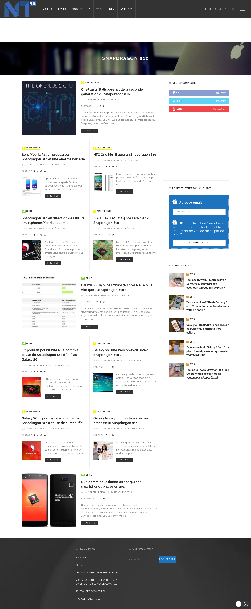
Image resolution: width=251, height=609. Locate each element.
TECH (99, 9)
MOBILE (77, 9)
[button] (242, 604)
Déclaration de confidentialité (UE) (97, 572)
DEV (112, 9)
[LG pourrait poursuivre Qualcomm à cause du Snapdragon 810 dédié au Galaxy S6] (31, 386)
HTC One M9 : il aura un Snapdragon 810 (124, 154)
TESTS (62, 9)
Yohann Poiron (97, 100)
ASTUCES (126, 9)
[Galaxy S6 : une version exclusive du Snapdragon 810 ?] (103, 382)
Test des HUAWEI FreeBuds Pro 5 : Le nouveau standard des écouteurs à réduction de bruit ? (206, 283)
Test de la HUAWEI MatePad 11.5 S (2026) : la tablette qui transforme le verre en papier (207, 306)
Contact (81, 565)
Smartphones (90, 82)
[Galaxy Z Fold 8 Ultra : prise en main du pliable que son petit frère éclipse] (176, 324)
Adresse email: (191, 202)
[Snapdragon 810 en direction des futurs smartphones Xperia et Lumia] (31, 250)
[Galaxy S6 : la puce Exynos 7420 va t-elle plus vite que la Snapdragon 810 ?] (49, 303)
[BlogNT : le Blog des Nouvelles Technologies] (20, 9)
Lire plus (89, 131)
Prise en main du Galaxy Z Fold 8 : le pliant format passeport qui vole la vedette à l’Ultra (207, 351)
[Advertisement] (70, 30)
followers (221, 92)
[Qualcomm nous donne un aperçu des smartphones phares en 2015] (49, 500)
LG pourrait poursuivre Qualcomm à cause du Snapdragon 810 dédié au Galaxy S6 (50, 354)
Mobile (27, 211)
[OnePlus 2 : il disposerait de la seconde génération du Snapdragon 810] (49, 107)
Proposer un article (88, 599)
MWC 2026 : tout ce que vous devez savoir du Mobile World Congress (96, 582)
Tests (191, 274)
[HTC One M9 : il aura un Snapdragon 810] (103, 181)
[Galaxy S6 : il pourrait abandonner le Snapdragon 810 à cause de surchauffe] (31, 450)
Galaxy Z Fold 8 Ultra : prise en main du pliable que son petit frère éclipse (207, 328)
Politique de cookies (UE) (90, 591)
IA (89, 9)
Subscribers (219, 109)
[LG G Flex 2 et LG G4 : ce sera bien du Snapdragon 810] (103, 250)
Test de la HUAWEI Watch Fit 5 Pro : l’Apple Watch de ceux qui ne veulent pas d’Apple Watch (207, 373)
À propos (81, 557)
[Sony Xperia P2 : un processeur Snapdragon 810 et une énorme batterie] (31, 186)
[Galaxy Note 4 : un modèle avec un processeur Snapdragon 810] (103, 450)
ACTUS (47, 9)
